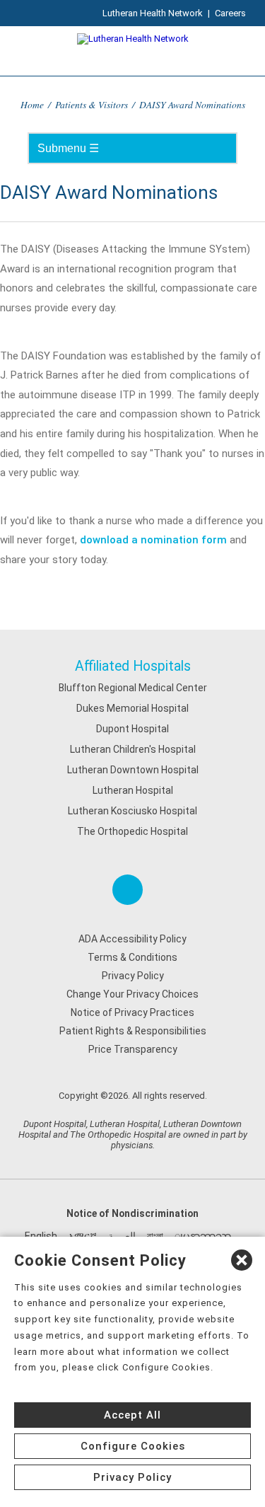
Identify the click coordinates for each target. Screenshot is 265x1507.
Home (32, 104)
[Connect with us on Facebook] (127, 889)
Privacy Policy (133, 975)
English (41, 1236)
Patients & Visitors (91, 104)
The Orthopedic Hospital (132, 831)
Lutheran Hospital (133, 790)
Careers (230, 13)
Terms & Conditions (132, 957)
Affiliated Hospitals (133, 666)
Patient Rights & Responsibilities (132, 1031)
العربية (122, 1236)
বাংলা (155, 1236)
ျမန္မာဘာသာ (203, 1236)
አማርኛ (83, 1236)
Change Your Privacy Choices (132, 994)
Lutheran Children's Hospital (133, 749)
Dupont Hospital (132, 728)
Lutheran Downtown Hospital (133, 769)
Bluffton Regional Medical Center (133, 687)
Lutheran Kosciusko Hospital (132, 810)
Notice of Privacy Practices (132, 1012)
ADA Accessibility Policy (132, 939)
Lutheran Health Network (152, 13)
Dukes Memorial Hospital (132, 708)
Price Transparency (132, 1049)
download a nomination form (153, 539)
